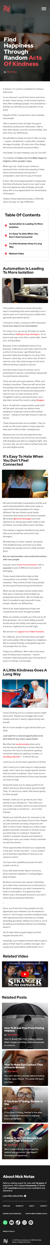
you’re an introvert (27, 564)
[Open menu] (44, 8)
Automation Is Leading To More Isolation (26, 225)
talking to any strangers (28, 334)
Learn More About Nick (13, 1196)
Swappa (40, 400)
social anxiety (22, 744)
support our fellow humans (30, 631)
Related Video (16, 253)
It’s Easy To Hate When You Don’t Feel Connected (23, 235)
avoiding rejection (12, 756)
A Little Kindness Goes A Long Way (25, 245)
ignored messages (22, 518)
